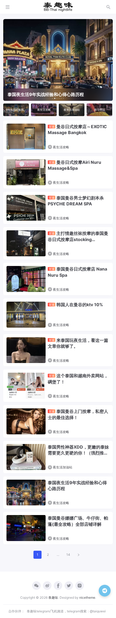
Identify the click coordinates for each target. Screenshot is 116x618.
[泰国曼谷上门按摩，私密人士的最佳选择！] (26, 421)
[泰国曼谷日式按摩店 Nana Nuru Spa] (26, 279)
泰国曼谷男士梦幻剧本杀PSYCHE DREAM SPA (76, 200)
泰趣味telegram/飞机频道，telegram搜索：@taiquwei (66, 611)
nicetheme (87, 597)
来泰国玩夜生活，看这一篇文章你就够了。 (78, 343)
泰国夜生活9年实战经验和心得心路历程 (77, 485)
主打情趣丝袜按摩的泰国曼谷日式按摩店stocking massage (78, 236)
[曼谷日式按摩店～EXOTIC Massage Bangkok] (26, 137)
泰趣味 (53, 597)
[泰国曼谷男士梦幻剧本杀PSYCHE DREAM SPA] (26, 208)
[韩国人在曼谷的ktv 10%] (26, 315)
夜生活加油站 (62, 467)
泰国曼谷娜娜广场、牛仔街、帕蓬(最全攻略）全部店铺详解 (78, 521)
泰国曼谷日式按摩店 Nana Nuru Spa (77, 271)
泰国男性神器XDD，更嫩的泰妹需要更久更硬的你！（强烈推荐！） (78, 450)
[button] (52, 98)
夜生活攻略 (60, 147)
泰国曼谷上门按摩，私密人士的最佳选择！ (78, 414)
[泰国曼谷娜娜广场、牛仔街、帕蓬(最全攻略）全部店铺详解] (26, 528)
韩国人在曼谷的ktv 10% (76, 304)
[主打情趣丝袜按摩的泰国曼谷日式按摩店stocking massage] (26, 243)
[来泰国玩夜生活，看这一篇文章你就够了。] (26, 350)
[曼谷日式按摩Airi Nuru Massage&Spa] (26, 172)
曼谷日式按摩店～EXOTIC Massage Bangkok (77, 129)
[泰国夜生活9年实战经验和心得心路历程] (26, 493)
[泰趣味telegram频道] (105, 591)
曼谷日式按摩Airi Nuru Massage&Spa (74, 165)
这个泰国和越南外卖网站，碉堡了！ (78, 378)
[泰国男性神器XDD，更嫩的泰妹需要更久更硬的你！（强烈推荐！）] (26, 457)
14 (68, 555)
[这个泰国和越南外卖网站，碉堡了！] (26, 386)
